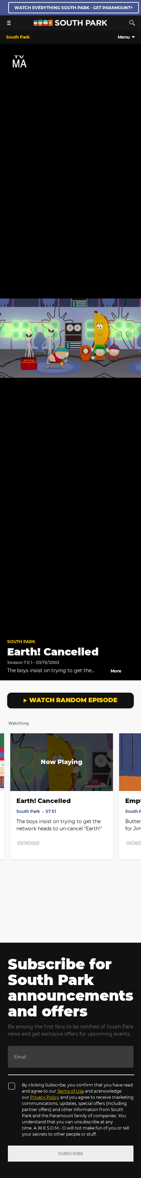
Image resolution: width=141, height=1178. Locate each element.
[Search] (132, 23)
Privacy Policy (44, 1097)
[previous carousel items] (8, 776)
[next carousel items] (132, 776)
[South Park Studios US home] (70, 24)
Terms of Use (70, 1091)
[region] (70, 338)
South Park (21, 641)
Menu (124, 37)
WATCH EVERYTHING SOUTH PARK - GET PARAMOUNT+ (73, 7)
